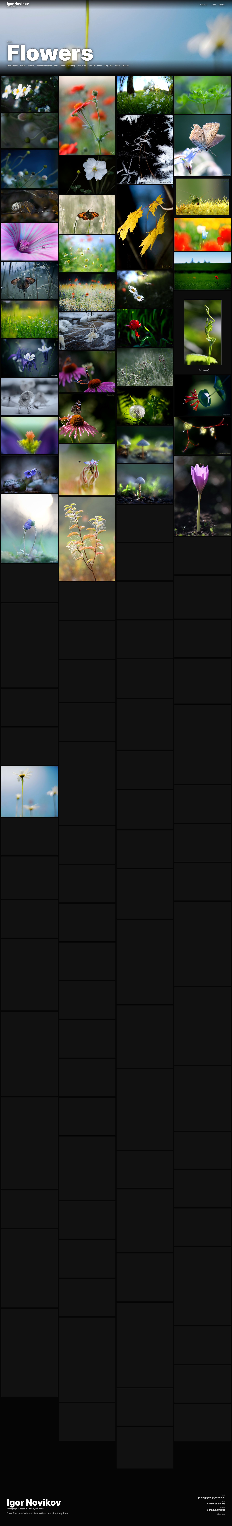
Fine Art (92, 66)
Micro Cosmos (12, 66)
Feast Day (71, 66)
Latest (213, 5)
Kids (56, 66)
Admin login (221, 1514)
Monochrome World (44, 66)
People (62, 66)
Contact (222, 5)
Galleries (203, 5)
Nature (22, 66)
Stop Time (108, 66)
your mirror (82, 66)
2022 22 (125, 66)
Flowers (31, 66)
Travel (117, 66)
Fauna (99, 66)
